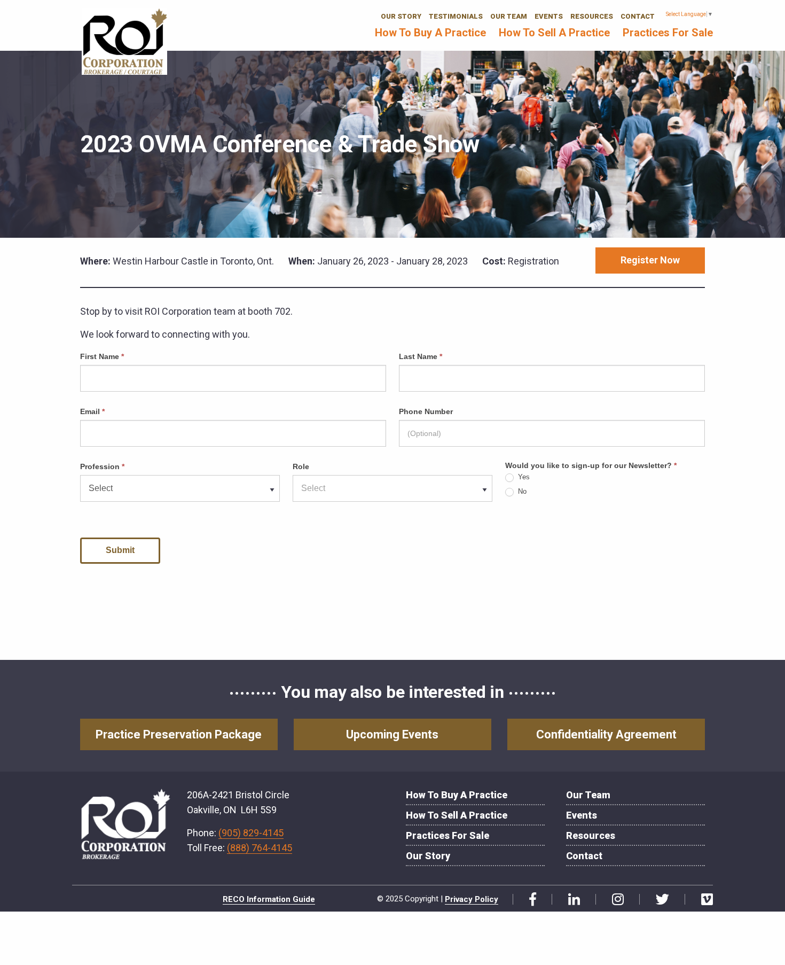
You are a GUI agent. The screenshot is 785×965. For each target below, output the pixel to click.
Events (549, 16)
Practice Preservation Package (179, 734)
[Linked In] (570, 899)
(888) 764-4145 (259, 847)
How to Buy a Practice (430, 32)
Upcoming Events (392, 734)
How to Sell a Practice (554, 32)
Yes (523, 477)
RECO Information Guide (269, 899)
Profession (102, 466)
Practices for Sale (668, 32)
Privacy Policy (471, 899)
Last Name (420, 356)
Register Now (650, 260)
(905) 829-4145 (251, 832)
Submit (120, 550)
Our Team (508, 16)
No (521, 491)
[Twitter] (658, 899)
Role (301, 466)
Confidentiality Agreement (606, 734)
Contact (638, 16)
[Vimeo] (703, 899)
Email (92, 411)
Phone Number (426, 411)
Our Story (401, 16)
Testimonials (456, 16)
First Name (102, 356)
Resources (591, 16)
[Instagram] (614, 899)
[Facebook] (528, 899)
